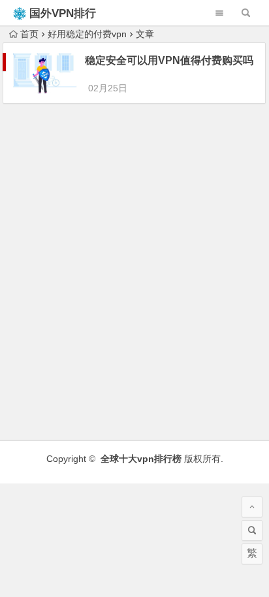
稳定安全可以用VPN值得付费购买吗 (169, 60)
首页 (29, 34)
